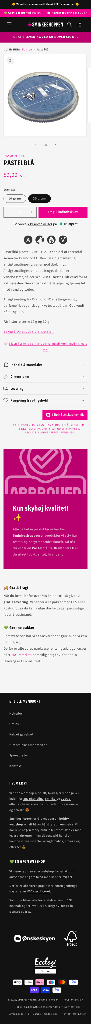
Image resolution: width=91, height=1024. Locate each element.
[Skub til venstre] (35, 145)
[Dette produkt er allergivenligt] (28, 240)
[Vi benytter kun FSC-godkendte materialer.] (70, 939)
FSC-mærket (21, 654)
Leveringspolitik (19, 1014)
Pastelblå (42, 49)
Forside (27, 49)
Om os (14, 724)
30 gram (39, 198)
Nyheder (15, 713)
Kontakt (15, 766)
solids (31, 433)
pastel (75, 429)
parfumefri (59, 429)
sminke (50, 798)
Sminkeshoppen (27, 999)
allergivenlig (25, 425)
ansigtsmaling (49, 425)
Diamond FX (14, 155)
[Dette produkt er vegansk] (63, 240)
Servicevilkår (72, 1007)
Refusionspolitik (73, 999)
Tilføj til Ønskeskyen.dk (68, 414)
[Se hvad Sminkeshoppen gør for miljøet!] (45, 965)
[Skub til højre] (56, 145)
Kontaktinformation (74, 1014)
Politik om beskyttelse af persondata (37, 1007)
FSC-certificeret (38, 891)
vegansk (68, 433)
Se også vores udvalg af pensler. (29, 331)
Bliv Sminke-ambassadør (28, 745)
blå (66, 425)
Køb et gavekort (21, 734)
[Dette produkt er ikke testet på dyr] (39, 240)
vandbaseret (49, 433)
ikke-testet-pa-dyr (34, 429)
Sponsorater (18, 755)
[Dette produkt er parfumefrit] (51, 240)
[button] (9, 24)
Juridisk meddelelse (45, 1014)
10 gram (14, 198)
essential (79, 425)
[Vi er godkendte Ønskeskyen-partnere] (34, 939)
